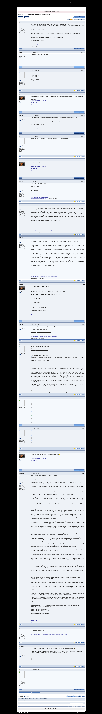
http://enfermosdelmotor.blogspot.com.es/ (37, 46)
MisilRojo (22, 473)
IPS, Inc (56, 708)
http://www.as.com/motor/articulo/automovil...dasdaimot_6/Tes (42, 265)
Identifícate (53, 11)
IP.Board (50, 708)
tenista (21, 93)
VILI (21, 52)
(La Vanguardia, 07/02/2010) (52, 198)
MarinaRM (22, 628)
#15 (84, 428)
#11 (84, 284)
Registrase (57, 11)
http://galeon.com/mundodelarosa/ (37, 40)
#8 (84, 181)
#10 (84, 237)
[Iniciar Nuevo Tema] (82, 16)
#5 (84, 115)
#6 (84, 136)
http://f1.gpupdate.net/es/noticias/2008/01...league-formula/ (42, 30)
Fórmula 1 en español (46, 14)
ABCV (21, 21)
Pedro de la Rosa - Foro (24, 14)
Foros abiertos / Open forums (35, 14)
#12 (84, 324)
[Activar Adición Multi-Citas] (76, 48)
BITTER (21, 181)
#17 (84, 473)
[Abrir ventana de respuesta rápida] (69, 696)
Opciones (80, 19)
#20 (84, 669)
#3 (84, 70)
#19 (84, 646)
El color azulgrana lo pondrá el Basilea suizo (39, 350)
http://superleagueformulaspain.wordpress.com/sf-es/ (41, 332)
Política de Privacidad (80, 712)
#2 (84, 52)
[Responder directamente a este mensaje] (82, 48)
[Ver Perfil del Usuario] (22, 75)
